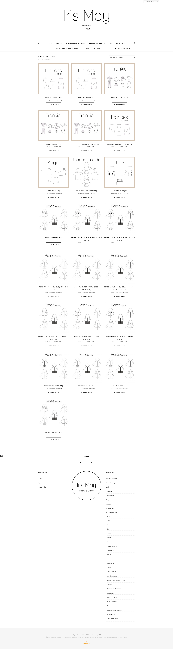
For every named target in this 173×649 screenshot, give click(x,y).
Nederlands (150, 1)
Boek (50, 43)
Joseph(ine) (110, 563)
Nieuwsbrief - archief (97, 43)
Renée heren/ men (112, 597)
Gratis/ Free (60, 48)
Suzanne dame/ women (114, 610)
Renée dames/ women (114, 589)
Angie (108, 516)
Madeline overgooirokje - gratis (116, 580)
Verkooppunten (74, 48)
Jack (108, 559)
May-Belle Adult (112, 576)
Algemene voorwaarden (45, 483)
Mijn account (110, 508)
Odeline (109, 584)
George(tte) (110, 550)
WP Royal (100, 635)
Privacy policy (42, 487)
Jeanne (109, 554)
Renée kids (110, 593)
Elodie (109, 537)
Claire (108, 529)
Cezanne (109, 525)
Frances (109, 542)
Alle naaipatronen (111, 513)
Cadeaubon (109, 491)
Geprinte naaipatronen (113, 483)
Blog (110, 43)
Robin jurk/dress (112, 601)
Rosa (108, 606)
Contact (87, 48)
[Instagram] (1, 456)
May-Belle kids (111, 572)
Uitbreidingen (110, 495)
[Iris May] (86, 17)
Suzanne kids (111, 614)
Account (97, 48)
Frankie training (112, 546)
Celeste (109, 520)
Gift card (119, 43)
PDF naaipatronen (111, 478)
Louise (109, 567)
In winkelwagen (53, 104)
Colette (109, 533)
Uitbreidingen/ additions (75, 43)
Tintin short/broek (112, 619)
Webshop (59, 43)
